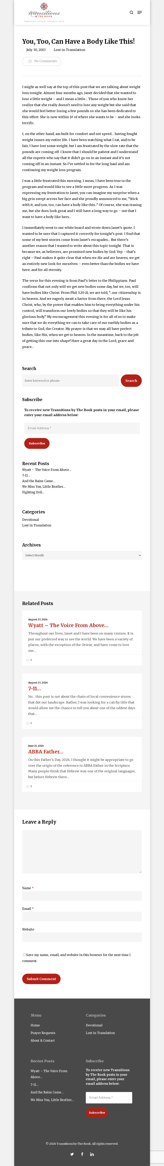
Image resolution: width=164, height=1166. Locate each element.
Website (28, 929)
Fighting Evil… (33, 492)
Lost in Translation (69, 50)
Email (28, 909)
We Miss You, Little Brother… (43, 487)
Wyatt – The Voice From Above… (46, 470)
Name (28, 888)
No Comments (45, 61)
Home (35, 1025)
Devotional (30, 520)
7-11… (26, 475)
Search (131, 381)
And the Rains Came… (38, 481)
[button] (139, 12)
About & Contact (43, 1040)
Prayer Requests (43, 1033)
